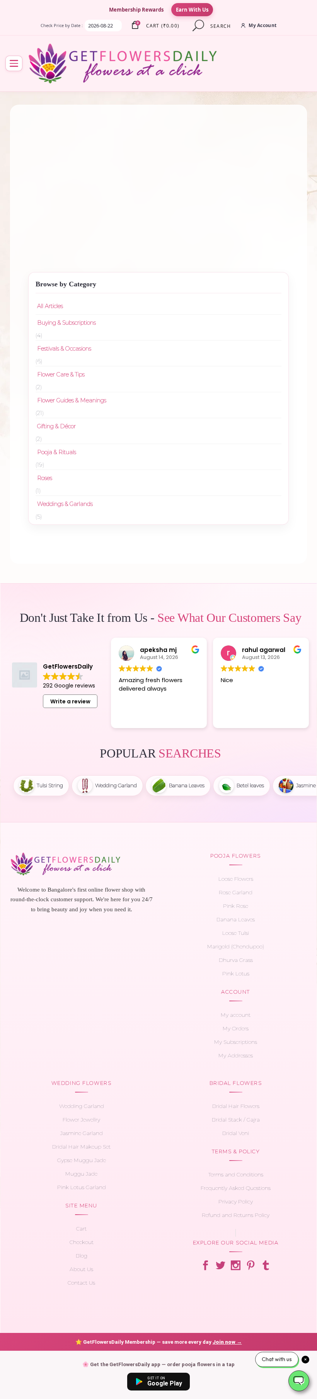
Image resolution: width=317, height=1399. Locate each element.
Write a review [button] (70, 701)
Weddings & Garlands (65, 503)
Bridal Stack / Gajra (236, 1119)
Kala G (95, 225)
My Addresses (235, 1055)
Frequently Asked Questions (236, 1188)
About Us (81, 1269)
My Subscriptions (235, 1041)
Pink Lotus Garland (81, 1187)
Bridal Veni (235, 1133)
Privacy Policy (235, 1201)
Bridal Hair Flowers (235, 1106)
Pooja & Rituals (56, 452)
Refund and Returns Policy (235, 1215)
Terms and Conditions (235, 1174)
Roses (44, 478)
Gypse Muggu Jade (81, 1160)
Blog (81, 1255)
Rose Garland (235, 892)
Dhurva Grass (236, 959)
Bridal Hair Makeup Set (81, 1146)
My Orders (236, 1028)
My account (236, 1014)
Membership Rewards (136, 9)
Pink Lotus (235, 973)
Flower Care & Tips (61, 374)
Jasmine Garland (81, 1133)
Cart (81, 1228)
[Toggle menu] (13, 63)
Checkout (82, 1242)
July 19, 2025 (227, 166)
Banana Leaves (235, 919)
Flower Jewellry (81, 1119)
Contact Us (81, 1282)
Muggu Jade (81, 1173)
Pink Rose (235, 905)
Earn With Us (192, 9)
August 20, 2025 (90, 166)
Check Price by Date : (62, 25)
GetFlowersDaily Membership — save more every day (158, 1342)
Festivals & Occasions (64, 348)
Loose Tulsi (235, 932)
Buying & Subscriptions (66, 322)
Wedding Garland (81, 1106)
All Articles (50, 306)
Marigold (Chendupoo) (235, 946)
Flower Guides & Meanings (94, 176)
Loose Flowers (235, 878)
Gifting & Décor (56, 426)
